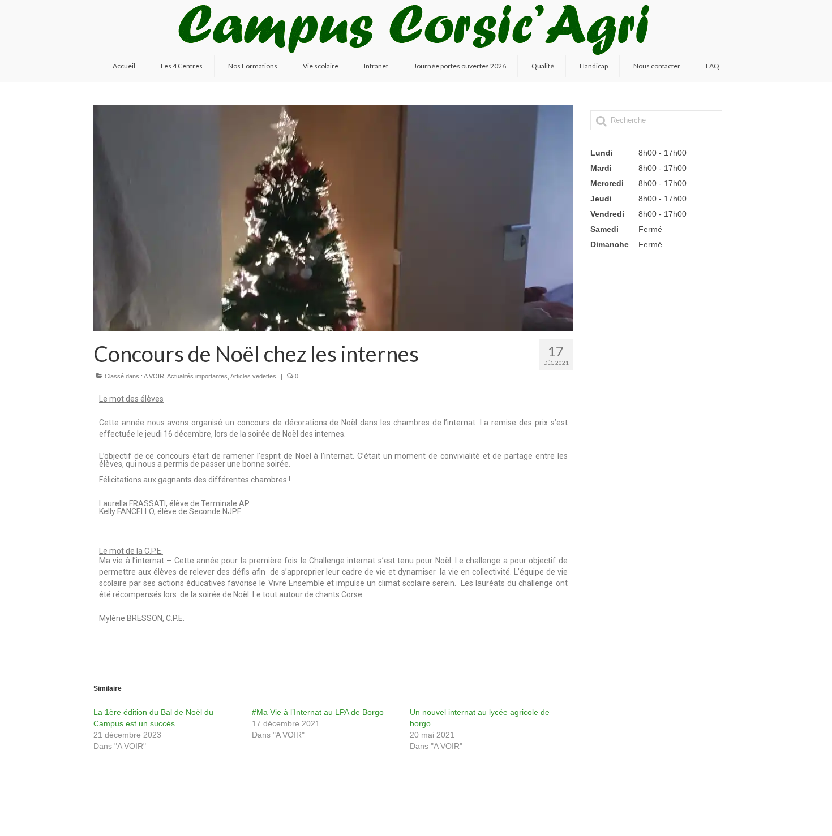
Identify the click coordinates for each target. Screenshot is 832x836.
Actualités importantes (197, 376)
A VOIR (154, 376)
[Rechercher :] (656, 120)
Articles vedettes (253, 376)
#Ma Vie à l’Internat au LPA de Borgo (318, 712)
